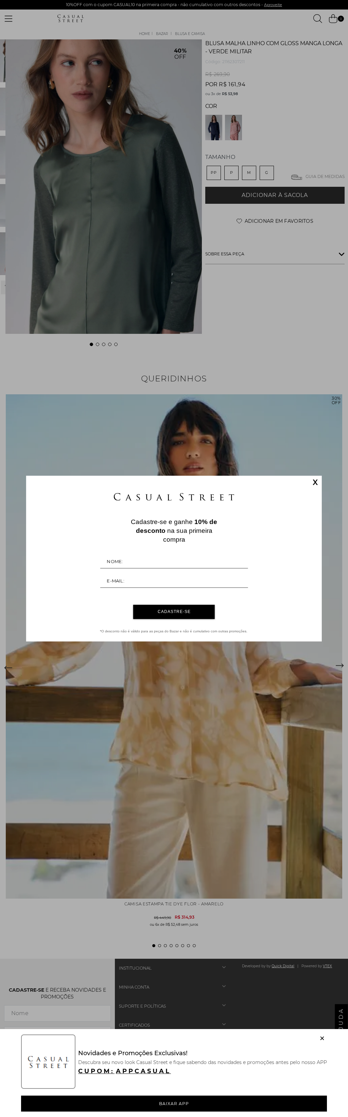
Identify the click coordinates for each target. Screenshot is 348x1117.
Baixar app (174, 1103)
